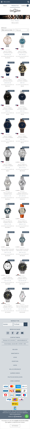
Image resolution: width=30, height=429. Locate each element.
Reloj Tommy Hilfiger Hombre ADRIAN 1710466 (22, 137)
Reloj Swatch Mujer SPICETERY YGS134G (22, 250)
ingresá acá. (25, 412)
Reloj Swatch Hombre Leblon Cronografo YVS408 (22, 221)
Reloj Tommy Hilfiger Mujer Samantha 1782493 (7, 52)
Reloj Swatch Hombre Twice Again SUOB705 (7, 278)
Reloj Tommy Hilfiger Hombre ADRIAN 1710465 (7, 165)
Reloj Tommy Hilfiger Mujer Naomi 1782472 (7, 80)
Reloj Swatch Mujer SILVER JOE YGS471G (7, 250)
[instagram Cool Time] (8, 333)
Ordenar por (3, 27)
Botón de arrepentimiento (15, 414)
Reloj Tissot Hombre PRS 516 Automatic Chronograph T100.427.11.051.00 (22, 278)
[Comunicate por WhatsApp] (27, 416)
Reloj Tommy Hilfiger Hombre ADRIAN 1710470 (7, 108)
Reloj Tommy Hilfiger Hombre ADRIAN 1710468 (22, 108)
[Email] (22, 333)
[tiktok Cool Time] (17, 333)
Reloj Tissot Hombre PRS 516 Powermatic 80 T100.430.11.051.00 (8, 306)
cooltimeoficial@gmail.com (22, 340)
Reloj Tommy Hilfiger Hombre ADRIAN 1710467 (7, 137)
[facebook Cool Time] (12, 333)
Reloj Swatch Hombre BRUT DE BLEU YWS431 (22, 165)
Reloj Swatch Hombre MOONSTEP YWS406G (22, 193)
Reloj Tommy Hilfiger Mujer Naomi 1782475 (22, 52)
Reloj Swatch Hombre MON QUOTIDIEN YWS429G (8, 193)
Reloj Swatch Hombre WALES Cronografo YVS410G (7, 221)
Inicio (12, 20)
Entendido (15, 425)
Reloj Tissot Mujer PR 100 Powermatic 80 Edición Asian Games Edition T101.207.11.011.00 (22, 306)
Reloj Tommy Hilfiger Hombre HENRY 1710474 (22, 80)
